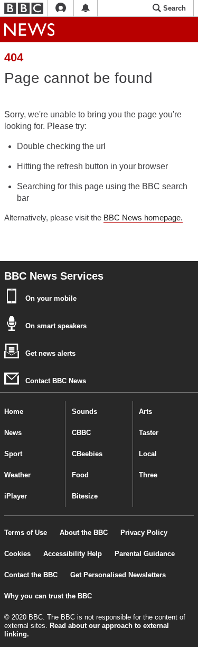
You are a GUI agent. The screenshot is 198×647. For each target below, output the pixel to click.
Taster (148, 433)
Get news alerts (49, 353)
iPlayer (15, 496)
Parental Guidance (145, 554)
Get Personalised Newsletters (118, 575)
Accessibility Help (72, 554)
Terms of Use (25, 533)
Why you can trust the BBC (48, 596)
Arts (145, 411)
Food (80, 475)
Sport (13, 454)
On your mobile (50, 298)
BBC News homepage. (143, 217)
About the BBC (84, 533)
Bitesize (85, 496)
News (13, 433)
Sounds (84, 411)
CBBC (81, 433)
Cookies (17, 554)
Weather (17, 475)
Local (148, 454)
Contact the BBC (31, 575)
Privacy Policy (143, 533)
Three (148, 475)
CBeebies (87, 454)
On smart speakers (55, 326)
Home (13, 411)
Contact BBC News (54, 381)
